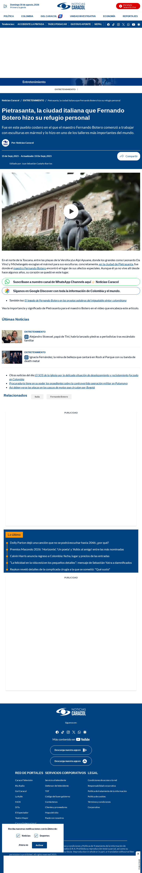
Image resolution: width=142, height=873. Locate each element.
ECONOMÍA (109, 16)
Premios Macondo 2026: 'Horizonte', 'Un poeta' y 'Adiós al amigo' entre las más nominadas (67, 549)
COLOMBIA (27, 16)
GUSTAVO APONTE (81, 24)
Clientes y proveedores (56, 807)
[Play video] (71, 211)
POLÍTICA (9, 16)
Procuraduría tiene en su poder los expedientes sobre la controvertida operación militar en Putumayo (68, 383)
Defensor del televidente (57, 785)
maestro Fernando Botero (29, 268)
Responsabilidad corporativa (102, 785)
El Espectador (21, 812)
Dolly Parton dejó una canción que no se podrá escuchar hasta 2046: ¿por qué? (59, 542)
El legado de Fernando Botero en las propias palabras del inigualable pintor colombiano (75, 300)
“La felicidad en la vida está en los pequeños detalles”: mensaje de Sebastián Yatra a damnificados (71, 562)
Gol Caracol (21, 791)
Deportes (45, 835)
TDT (47, 791)
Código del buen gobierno (57, 796)
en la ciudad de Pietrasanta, (116, 264)
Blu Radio (20, 785)
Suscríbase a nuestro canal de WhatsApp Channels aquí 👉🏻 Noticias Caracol (66, 282)
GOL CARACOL (49, 16)
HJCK (18, 801)
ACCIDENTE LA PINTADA (31, 24)
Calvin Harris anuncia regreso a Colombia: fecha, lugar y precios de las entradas (59, 556)
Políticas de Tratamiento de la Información (102, 845)
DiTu (17, 807)
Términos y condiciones (99, 801)
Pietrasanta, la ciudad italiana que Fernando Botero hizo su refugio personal (84, 100)
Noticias (26, 835)
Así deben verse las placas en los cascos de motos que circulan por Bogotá (52, 387)
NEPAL (98, 24)
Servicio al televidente (55, 780)
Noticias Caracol (10, 100)
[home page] (71, 6)
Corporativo (94, 807)
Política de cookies (97, 796)
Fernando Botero (59, 396)
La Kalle (19, 796)
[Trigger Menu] (5, 6)
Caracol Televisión (24, 780)
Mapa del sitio (51, 812)
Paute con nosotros (54, 818)
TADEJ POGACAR (57, 24)
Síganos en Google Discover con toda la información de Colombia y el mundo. (66, 291)
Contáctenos (51, 801)
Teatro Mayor (21, 818)
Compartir (128, 156)
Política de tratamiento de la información (107, 791)
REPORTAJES (130, 16)
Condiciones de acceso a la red (102, 780)
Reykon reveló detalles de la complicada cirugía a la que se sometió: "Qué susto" (60, 569)
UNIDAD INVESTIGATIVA (83, 16)
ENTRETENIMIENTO (65, 89)
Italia (37, 396)
